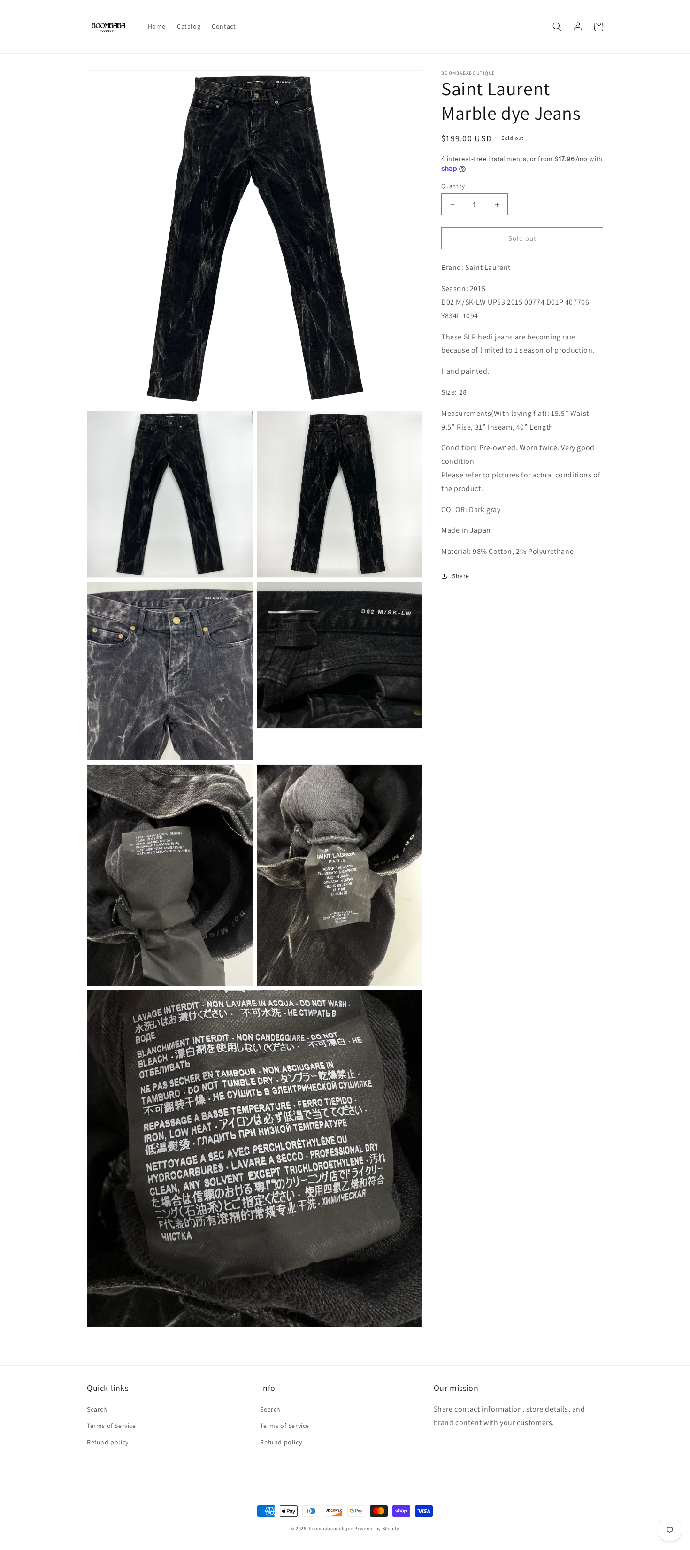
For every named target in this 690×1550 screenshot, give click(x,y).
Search (97, 1409)
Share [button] (460, 576)
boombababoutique (331, 1529)
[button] (557, 26)
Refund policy (108, 1442)
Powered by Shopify (376, 1529)
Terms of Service (111, 1425)
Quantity (453, 186)
